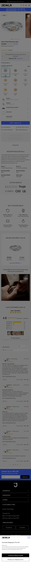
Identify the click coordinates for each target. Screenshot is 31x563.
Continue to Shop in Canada (15, 555)
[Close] (29, 537)
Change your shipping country (15, 559)
